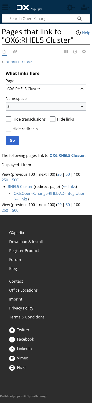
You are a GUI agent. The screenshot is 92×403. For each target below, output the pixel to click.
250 (5, 180)
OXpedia (16, 232)
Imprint (15, 299)
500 (15, 180)
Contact (16, 281)
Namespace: (17, 98)
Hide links (65, 119)
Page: (10, 80)
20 (59, 174)
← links (69, 186)
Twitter (22, 329)
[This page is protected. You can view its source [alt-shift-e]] (66, 52)
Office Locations (23, 290)
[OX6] (4, 52)
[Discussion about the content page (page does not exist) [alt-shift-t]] (15, 52)
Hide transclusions (29, 119)
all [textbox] (9, 106)
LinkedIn (24, 348)
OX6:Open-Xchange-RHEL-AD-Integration (49, 193)
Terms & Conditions (27, 317)
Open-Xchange (27, 5)
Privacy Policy (21, 308)
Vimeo (22, 358)
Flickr (21, 367)
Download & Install (26, 241)
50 (68, 174)
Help (86, 32)
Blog (13, 268)
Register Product (24, 250)
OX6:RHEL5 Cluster (18, 62)
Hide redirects (25, 128)
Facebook (25, 339)
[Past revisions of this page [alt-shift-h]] (75, 52)
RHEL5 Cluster (20, 186)
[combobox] (46, 89)
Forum (15, 259)
